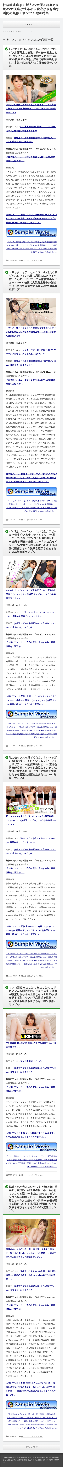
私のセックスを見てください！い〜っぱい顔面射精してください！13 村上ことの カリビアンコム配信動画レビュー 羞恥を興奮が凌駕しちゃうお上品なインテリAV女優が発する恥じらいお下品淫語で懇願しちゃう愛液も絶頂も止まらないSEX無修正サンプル (33, 767)
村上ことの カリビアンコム (32, 261)
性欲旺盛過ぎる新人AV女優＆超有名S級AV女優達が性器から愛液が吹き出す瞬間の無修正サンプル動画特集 (31, 9)
